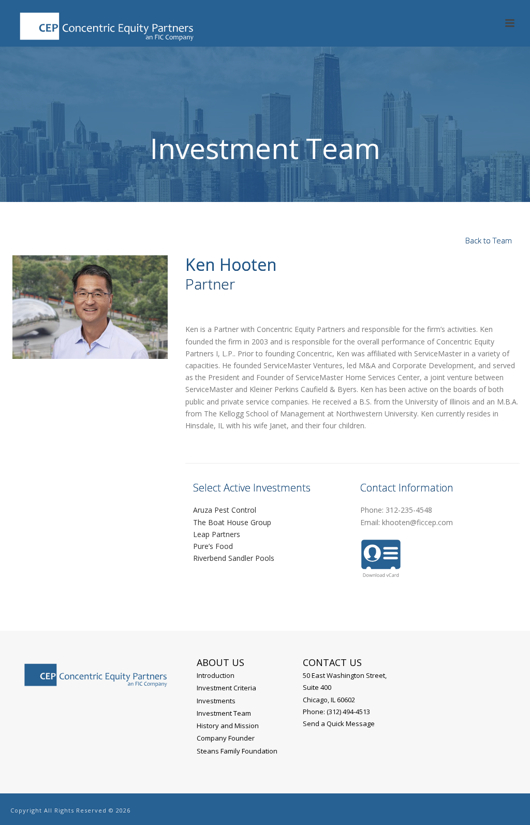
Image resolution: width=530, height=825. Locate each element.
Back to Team (488, 240)
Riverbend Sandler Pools (233, 558)
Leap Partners (216, 534)
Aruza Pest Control (224, 510)
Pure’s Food (213, 546)
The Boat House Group (232, 522)
